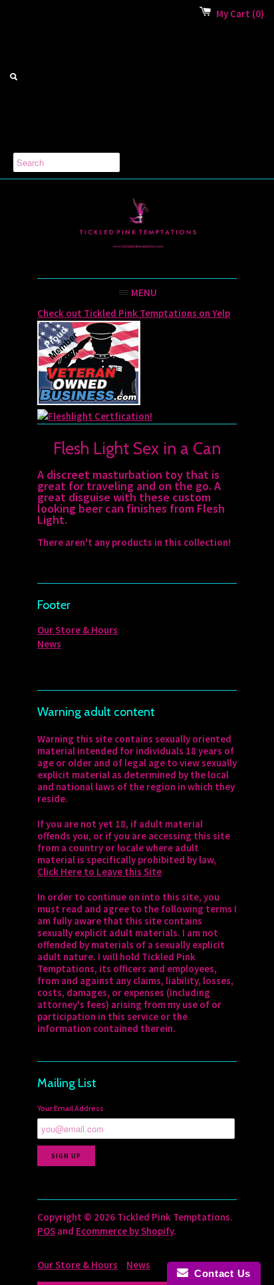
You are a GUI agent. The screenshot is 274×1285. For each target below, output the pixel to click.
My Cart (240, 13)
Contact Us (219, 1273)
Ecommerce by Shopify (125, 1231)
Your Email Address (70, 1108)
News (49, 644)
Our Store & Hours (77, 630)
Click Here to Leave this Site (99, 871)
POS (46, 1231)
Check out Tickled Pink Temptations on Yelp (133, 313)
